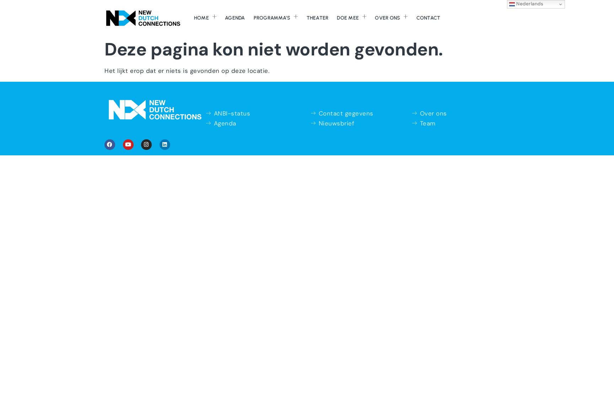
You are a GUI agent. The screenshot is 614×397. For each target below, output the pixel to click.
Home (201, 18)
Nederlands (529, 4)
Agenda (235, 18)
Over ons (387, 18)
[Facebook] (109, 144)
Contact (428, 18)
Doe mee (348, 18)
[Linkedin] (165, 144)
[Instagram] (146, 144)
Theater (318, 18)
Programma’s (272, 18)
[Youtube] (128, 144)
